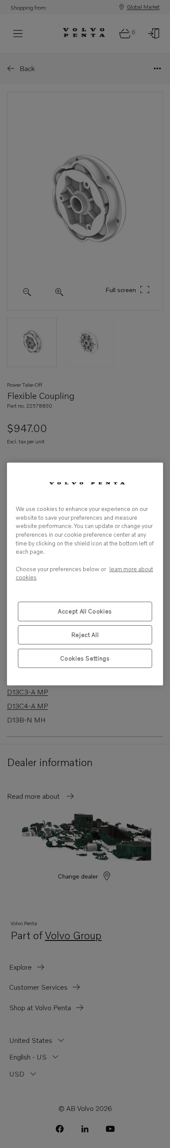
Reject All (85, 634)
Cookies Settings (85, 658)
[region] (85, 574)
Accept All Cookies (85, 611)
